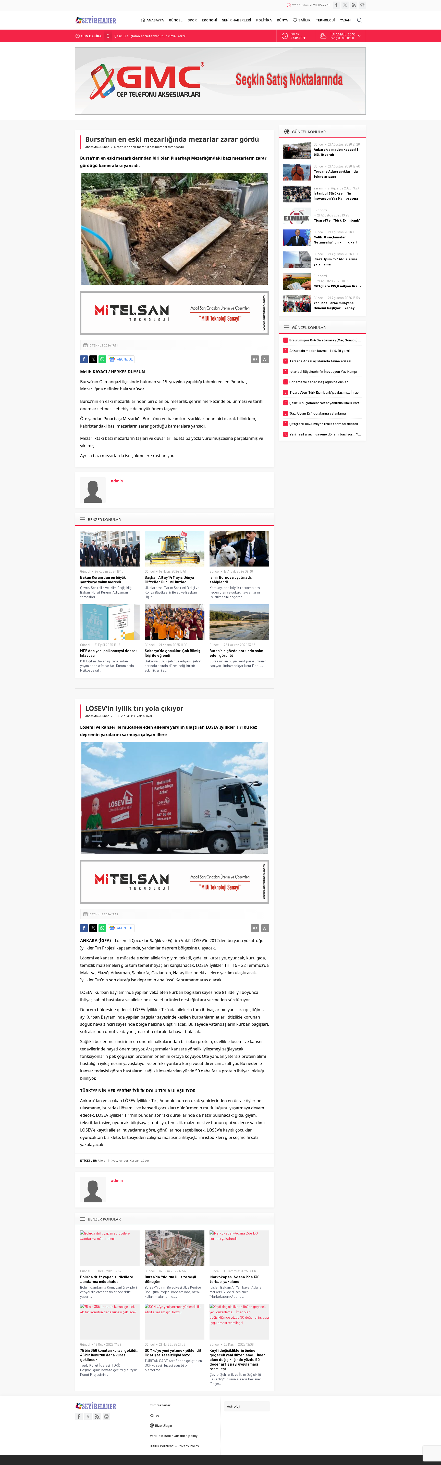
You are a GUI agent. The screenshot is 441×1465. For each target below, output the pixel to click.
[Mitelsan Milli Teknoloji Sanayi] (174, 313)
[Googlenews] (362, 5)
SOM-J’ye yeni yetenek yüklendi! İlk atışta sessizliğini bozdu (173, 1352)
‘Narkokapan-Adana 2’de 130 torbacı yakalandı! (235, 1279)
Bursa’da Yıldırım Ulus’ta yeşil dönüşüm (170, 1279)
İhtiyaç (112, 1160)
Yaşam (318, 188)
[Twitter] (345, 5)
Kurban (135, 1160)
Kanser (123, 1160)
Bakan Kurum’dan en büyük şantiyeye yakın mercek (103, 579)
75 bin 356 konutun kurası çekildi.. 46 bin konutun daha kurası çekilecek (109, 1355)
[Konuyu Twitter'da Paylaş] (93, 359)
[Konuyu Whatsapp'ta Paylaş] (102, 359)
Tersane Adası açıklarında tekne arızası (336, 173)
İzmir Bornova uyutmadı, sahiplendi (231, 579)
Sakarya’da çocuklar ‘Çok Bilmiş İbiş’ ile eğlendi (172, 653)
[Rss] (353, 5)
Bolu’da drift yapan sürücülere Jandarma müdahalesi (106, 1279)
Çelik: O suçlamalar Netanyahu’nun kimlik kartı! (337, 239)
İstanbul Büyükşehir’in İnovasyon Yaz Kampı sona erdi (336, 198)
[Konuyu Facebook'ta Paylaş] (84, 359)
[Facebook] (336, 5)
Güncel (105, 146)
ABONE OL (125, 359)
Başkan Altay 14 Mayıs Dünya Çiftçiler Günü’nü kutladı (169, 579)
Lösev (145, 1160)
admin (117, 480)
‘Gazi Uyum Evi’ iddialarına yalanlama (142, 36)
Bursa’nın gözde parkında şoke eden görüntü (236, 653)
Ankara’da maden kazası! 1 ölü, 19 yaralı (336, 152)
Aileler (102, 1160)
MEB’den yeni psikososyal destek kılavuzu (109, 653)
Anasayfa (91, 146)
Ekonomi (320, 210)
